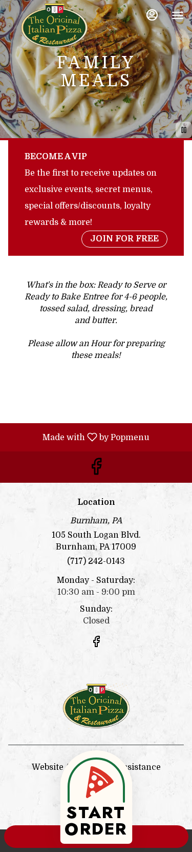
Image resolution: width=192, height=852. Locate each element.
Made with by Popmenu (79, 437)
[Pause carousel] (184, 130)
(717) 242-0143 (96, 561)
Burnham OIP (96, 706)
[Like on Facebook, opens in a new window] (96, 470)
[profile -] (152, 15)
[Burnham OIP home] (54, 26)
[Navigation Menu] (177, 15)
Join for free (124, 238)
